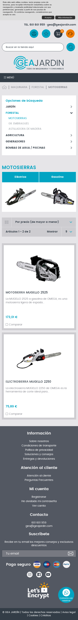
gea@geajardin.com (61, 24)
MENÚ (10, 77)
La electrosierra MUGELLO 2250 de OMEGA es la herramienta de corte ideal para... (36, 390)
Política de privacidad (39, 450)
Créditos (46, 615)
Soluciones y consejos (39, 454)
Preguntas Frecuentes (39, 480)
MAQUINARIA (19, 87)
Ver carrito (39, 506)
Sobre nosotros (39, 441)
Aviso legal (69, 612)
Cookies (33, 615)
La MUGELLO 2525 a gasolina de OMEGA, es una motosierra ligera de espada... (36, 301)
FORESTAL (38, 87)
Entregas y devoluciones (39, 459)
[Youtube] (48, 574)
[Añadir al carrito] (67, 250)
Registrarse (39, 497)
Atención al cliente (39, 475)
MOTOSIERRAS (18, 118)
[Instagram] (30, 574)
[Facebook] (39, 574)
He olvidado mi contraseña (39, 501)
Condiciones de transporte (39, 445)
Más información (65, 17)
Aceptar (48, 17)
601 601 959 (37, 24)
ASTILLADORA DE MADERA (25, 129)
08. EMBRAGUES (19, 123)
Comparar (15, 324)
